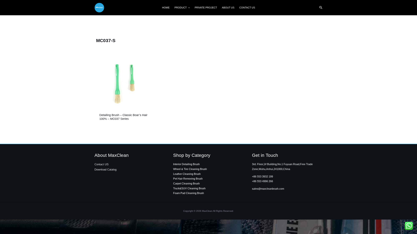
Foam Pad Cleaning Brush (188, 193)
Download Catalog (105, 169)
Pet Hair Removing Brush (188, 178)
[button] (188, 7)
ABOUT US (228, 7)
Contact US (247, 7)
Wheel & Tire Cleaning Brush (190, 169)
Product (180, 7)
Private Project (206, 7)
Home (166, 7)
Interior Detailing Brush (186, 164)
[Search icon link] (321, 8)
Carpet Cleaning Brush (186, 183)
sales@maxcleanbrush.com (268, 188)
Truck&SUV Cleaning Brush (189, 188)
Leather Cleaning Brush (187, 174)
